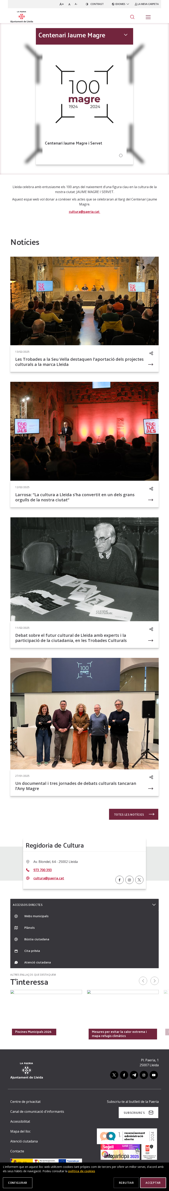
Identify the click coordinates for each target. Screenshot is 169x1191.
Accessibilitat (20, 1121)
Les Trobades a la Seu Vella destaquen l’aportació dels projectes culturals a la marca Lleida (79, 361)
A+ (62, 4)
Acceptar (153, 1182)
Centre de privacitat (25, 1101)
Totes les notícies (129, 814)
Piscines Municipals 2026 (33, 1031)
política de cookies (81, 1171)
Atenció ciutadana (24, 1141)
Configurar (17, 1182)
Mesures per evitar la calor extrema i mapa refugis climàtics (119, 1034)
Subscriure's (134, 1112)
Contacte (17, 1151)
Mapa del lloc (20, 1131)
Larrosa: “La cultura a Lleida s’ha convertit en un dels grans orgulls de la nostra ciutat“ (75, 497)
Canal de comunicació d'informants (37, 1111)
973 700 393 (42, 870)
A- (76, 4)
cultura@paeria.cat (84, 211)
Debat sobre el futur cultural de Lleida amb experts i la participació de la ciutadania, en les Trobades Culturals (71, 637)
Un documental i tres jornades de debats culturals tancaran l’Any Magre (75, 786)
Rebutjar (126, 1182)
